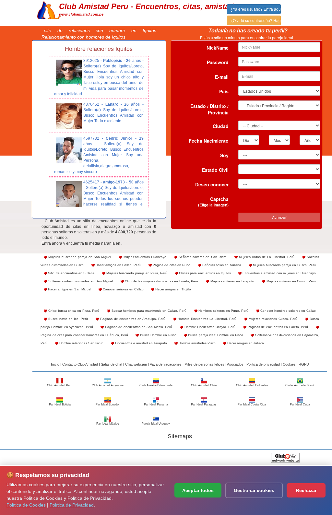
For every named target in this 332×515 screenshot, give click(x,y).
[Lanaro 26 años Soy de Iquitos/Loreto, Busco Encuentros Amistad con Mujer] (69, 116)
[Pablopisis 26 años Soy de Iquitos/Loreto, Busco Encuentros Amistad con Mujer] (69, 73)
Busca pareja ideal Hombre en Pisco (215, 335)
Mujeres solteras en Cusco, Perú (290, 281)
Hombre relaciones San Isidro (80, 343)
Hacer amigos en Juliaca (245, 343)
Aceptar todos (198, 490)
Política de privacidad (263, 364)
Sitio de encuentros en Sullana (71, 273)
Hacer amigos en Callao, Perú (118, 265)
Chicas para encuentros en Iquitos (204, 273)
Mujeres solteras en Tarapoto (231, 281)
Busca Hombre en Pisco (157, 335)
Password (218, 62)
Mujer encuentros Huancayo (144, 257)
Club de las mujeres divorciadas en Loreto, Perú (161, 281)
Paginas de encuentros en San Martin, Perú (138, 327)
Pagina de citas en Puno (171, 265)
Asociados (235, 364)
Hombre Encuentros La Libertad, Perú (206, 319)
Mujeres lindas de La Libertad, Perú (266, 257)
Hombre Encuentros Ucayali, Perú (209, 327)
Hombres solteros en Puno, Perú (222, 310)
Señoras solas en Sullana (221, 265)
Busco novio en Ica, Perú (67, 319)
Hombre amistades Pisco (197, 343)
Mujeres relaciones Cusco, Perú (272, 319)
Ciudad (221, 126)
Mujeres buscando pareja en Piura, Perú (136, 273)
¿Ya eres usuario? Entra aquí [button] (256, 9)
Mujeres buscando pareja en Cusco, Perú (284, 265)
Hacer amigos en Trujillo (172, 289)
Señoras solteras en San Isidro (202, 257)
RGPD (304, 364)
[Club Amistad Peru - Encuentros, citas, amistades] (49, 9)
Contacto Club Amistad (80, 364)
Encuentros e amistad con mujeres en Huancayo (279, 273)
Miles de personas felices (204, 364)
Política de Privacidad (72, 505)
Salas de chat (111, 364)
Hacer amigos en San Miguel (69, 289)
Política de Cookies (26, 505)
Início (55, 364)
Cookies (289, 364)
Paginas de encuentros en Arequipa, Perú (132, 319)
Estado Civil (215, 170)
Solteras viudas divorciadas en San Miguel (80, 281)
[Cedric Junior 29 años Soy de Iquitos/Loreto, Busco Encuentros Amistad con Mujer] (69, 150)
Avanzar (279, 217)
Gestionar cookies (254, 490)
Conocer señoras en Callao (123, 289)
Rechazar (306, 490)
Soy (224, 155)
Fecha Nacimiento (209, 140)
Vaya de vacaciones (166, 364)
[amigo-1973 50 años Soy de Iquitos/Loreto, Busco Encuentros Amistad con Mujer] (69, 194)
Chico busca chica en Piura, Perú (73, 310)
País (224, 91)
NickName (218, 47)
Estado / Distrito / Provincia (209, 109)
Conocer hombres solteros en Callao (287, 310)
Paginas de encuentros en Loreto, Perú (277, 327)
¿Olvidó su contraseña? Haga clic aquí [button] (256, 20)
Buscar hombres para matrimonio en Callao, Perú (148, 310)
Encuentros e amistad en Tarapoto (140, 343)
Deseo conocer (212, 184)
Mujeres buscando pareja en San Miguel (79, 257)
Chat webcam (136, 364)
